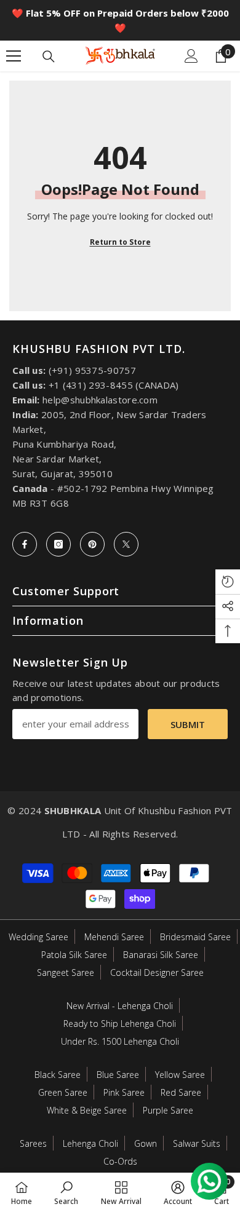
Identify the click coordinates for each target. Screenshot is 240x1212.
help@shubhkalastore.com (100, 400)
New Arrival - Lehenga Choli (119, 1006)
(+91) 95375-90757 (92, 370)
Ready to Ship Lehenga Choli (119, 1023)
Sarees (33, 1143)
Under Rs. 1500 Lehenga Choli (120, 1041)
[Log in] (191, 56)
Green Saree (62, 1092)
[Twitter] (126, 544)
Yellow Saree (180, 1074)
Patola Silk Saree (74, 954)
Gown (145, 1143)
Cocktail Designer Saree (157, 972)
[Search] (48, 56)
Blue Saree (118, 1074)
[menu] (13, 56)
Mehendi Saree (114, 937)
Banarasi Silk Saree (160, 954)
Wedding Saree (38, 937)
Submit (187, 724)
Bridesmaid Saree (195, 937)
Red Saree (181, 1092)
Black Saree (57, 1074)
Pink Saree (124, 1092)
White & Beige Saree (87, 1110)
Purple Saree (168, 1110)
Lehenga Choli (90, 1143)
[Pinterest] (92, 544)
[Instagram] (58, 544)
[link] (66, 1192)
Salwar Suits (196, 1143)
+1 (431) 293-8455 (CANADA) (114, 385)
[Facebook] (24, 544)
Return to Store (120, 242)
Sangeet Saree (65, 972)
